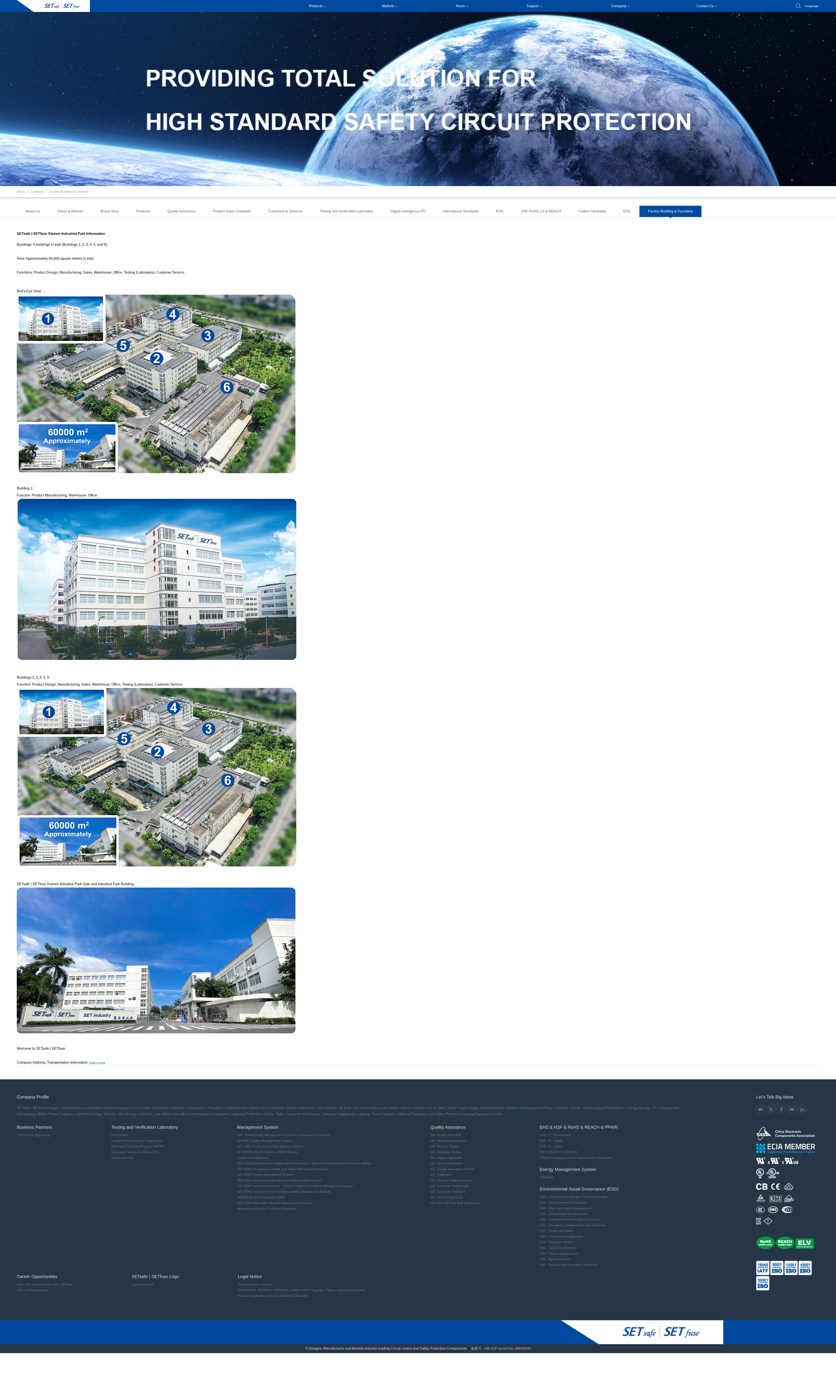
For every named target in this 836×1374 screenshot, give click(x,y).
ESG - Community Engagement (561, 1236)
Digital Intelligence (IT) (408, 211)
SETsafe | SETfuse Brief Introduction (455, 1203)
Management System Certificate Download (266, 1208)
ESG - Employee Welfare (557, 1242)
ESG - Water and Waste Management (566, 1208)
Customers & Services (285, 211)
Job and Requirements (32, 1290)
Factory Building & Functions (69, 191)
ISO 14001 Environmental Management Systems (270, 1146)
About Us (32, 211)
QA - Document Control (446, 1163)
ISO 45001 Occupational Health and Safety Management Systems (282, 1169)
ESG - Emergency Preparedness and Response (573, 1225)
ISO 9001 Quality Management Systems (264, 1140)
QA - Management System (448, 1140)
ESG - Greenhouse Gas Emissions (563, 1214)
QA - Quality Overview (445, 1135)
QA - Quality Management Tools (452, 1169)
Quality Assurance (181, 211)
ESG (627, 211)
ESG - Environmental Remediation (563, 1202)
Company (618, 6)
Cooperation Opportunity (34, 1135)
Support (532, 6)
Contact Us (705, 6)
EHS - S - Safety (551, 1146)
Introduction (119, 1135)
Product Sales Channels (232, 211)
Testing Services (122, 1157)
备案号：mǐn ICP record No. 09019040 (501, 1348)
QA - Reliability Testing (445, 1152)
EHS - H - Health (551, 1140)
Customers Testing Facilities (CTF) (135, 1152)
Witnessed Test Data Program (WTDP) (137, 1146)
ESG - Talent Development (558, 1248)
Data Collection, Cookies (255, 1284)
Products (316, 6)
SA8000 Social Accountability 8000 (261, 1197)
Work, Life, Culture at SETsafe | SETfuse (44, 1284)
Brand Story (110, 211)
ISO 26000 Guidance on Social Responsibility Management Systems (284, 1191)
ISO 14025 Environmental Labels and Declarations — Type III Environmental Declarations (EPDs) (304, 1163)
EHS (500, 211)
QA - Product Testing (444, 1146)
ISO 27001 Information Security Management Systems (274, 1203)
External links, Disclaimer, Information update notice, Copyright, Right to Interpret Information (302, 1290)
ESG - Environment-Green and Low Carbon (570, 1219)
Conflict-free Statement (253, 1157)
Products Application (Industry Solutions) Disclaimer (273, 1295)
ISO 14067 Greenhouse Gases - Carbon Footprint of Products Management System (295, 1186)
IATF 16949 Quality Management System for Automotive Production (283, 1135)
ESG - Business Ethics (555, 1259)
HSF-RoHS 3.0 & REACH (541, 211)
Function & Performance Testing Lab (136, 1140)
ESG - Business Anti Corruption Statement (569, 1264)
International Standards (461, 211)
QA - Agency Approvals (446, 1157)
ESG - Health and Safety (556, 1231)
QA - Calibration (441, 1174)
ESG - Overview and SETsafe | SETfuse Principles (574, 1197)
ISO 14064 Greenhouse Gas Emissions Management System (279, 1180)
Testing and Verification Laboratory (346, 211)
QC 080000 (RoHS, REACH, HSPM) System (267, 1152)
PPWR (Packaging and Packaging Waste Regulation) (576, 1157)
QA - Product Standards (446, 1197)
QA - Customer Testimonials (449, 1186)
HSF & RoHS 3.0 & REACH (558, 1152)
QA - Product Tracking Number (451, 1180)
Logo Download (142, 1284)
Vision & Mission (70, 211)
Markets (388, 6)
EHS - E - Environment (555, 1135)
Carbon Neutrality (592, 211)
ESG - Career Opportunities (559, 1253)
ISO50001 (547, 1177)
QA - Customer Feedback (447, 1191)
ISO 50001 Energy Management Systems (265, 1174)
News (460, 6)
